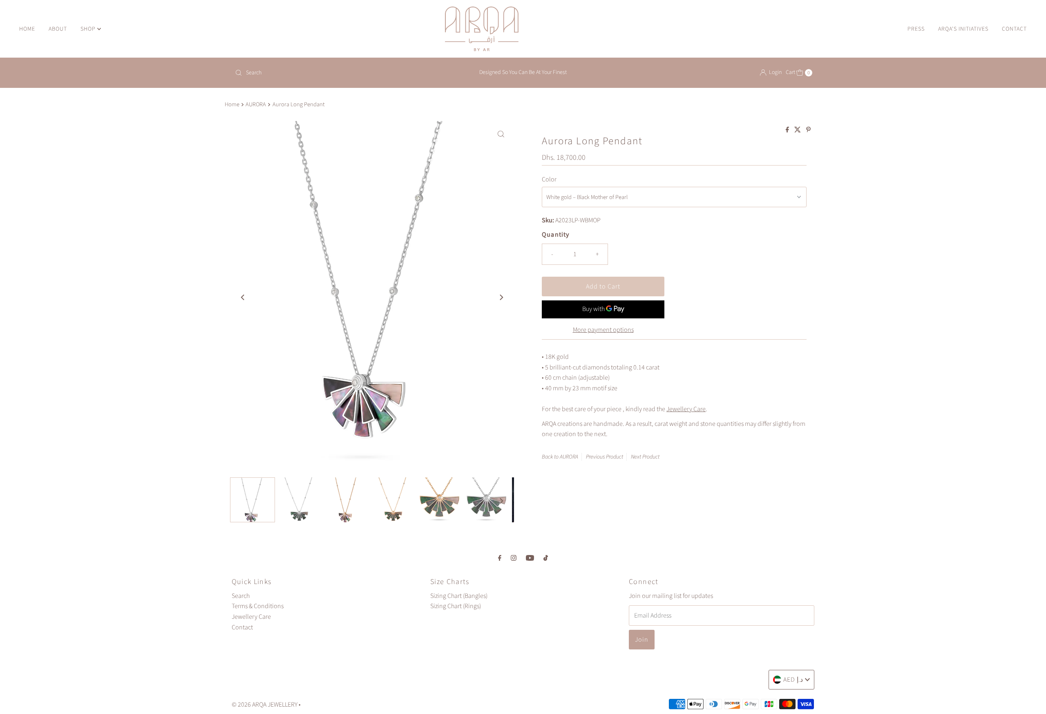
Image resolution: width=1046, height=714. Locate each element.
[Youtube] (530, 558)
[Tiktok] (545, 558)
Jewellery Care (686, 409)
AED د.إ (793, 679)
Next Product (645, 457)
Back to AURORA (560, 457)
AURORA (256, 104)
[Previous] (243, 297)
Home (232, 104)
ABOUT (58, 29)
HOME (27, 29)
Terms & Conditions (258, 606)
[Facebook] (499, 558)
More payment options (603, 329)
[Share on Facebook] (788, 130)
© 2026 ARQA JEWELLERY (264, 704)
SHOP (88, 29)
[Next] (501, 297)
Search (241, 595)
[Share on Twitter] (798, 130)
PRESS (916, 29)
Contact (242, 627)
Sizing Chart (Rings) (455, 606)
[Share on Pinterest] (808, 130)
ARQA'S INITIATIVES (963, 29)
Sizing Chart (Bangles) (458, 595)
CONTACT (1014, 29)
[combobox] (327, 73)
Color (549, 179)
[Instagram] (513, 558)
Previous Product (604, 457)
